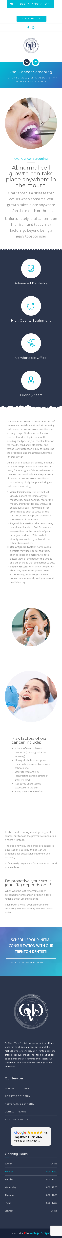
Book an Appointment (34, 4)
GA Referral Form (31, 18)
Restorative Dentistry (19, 1104)
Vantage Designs (40, 1233)
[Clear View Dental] (31, 45)
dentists (51, 1051)
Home (9, 78)
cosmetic (30, 1058)
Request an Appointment (27, 962)
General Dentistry (42, 78)
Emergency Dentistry (19, 1119)
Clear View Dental (17, 1043)
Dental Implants (15, 1111)
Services (21, 78)
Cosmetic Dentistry (17, 1096)
